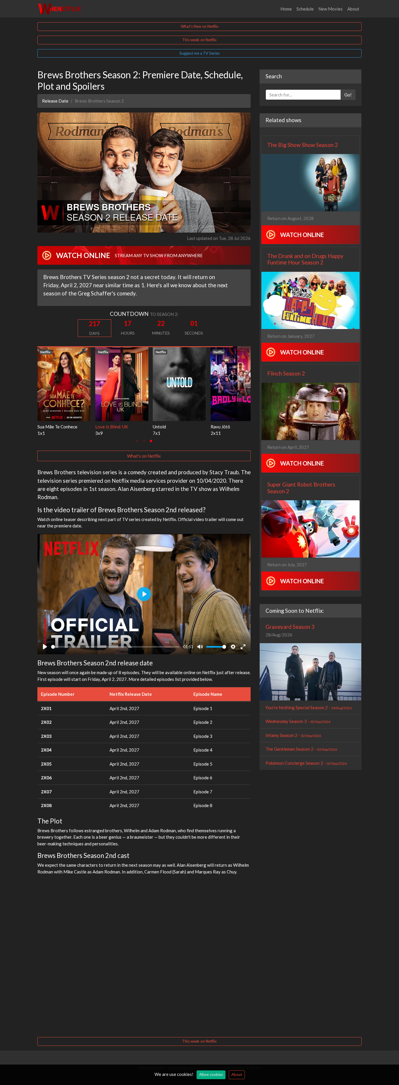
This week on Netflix (199, 39)
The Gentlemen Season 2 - (301, 749)
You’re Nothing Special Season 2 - (309, 707)
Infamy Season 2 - (293, 735)
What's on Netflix (144, 455)
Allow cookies (211, 1074)
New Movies (330, 8)
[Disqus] (144, 958)
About (353, 8)
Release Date (55, 100)
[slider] (115, 647)
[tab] (136, 441)
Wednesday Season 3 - (298, 721)
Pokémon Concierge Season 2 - (306, 763)
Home (286, 8)
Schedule (305, 8)
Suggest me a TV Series (199, 53)
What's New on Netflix (199, 26)
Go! (348, 94)
